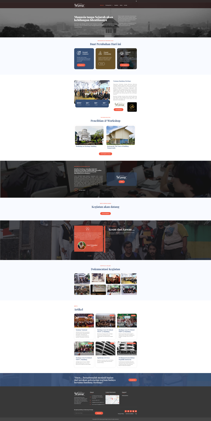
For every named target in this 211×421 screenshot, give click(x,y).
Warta (121, 5)
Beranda (102, 5)
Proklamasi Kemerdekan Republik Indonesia (127, 358)
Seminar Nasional (81, 330)
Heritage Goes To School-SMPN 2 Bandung (84, 358)
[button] (136, 1)
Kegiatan (116, 5)
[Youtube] (133, 411)
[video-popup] (76, 190)
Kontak (125, 5)
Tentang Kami (108, 5)
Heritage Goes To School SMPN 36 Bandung (126, 331)
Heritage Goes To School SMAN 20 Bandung (105, 331)
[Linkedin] (136, 411)
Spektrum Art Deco (103, 358)
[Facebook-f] (126, 411)
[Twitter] (128, 411)
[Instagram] (131, 411)
